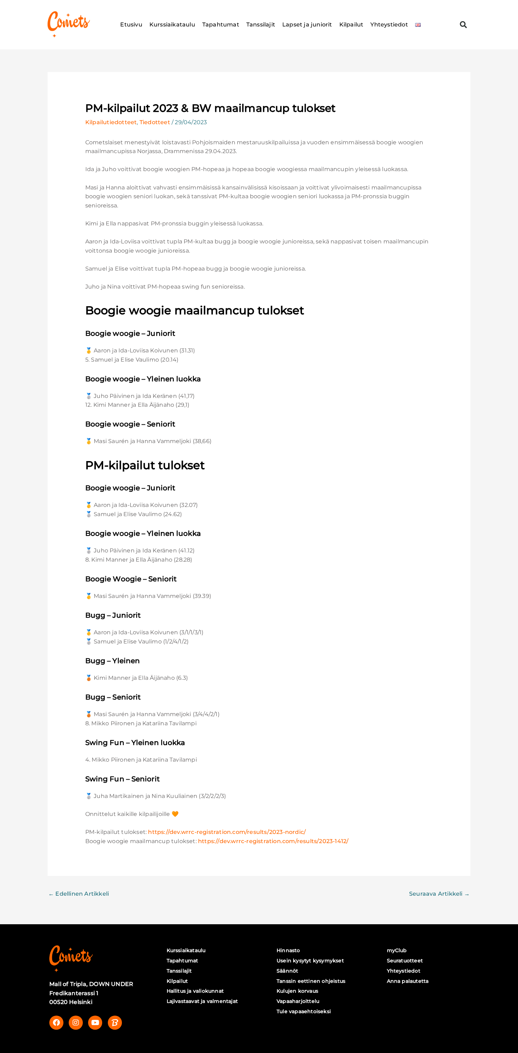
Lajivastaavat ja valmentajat (202, 1001)
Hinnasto (288, 950)
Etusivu (131, 24)
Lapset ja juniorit (307, 24)
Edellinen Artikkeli (78, 893)
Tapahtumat (220, 24)
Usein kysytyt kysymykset (310, 960)
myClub (397, 950)
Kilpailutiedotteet (111, 122)
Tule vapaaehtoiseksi (304, 1011)
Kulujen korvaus (297, 991)
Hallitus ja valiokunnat (195, 991)
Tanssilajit (260, 24)
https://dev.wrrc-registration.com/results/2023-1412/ (273, 841)
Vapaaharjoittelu (298, 1001)
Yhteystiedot (389, 24)
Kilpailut (351, 24)
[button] (463, 25)
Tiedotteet (155, 122)
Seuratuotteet (405, 960)
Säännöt (287, 971)
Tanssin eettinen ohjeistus (311, 981)
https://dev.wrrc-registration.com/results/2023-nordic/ (227, 832)
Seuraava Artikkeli (439, 893)
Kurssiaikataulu (172, 24)
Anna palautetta (408, 981)
